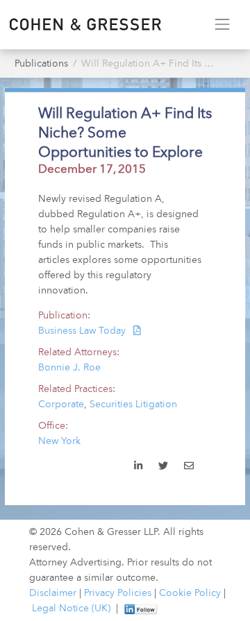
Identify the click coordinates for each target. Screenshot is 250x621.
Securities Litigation (133, 404)
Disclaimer (52, 593)
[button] (188, 467)
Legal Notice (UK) (71, 608)
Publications (41, 64)
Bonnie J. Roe (69, 368)
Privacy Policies (117, 593)
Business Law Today (83, 331)
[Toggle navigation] (222, 24)
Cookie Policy (190, 593)
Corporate (61, 404)
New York (59, 441)
